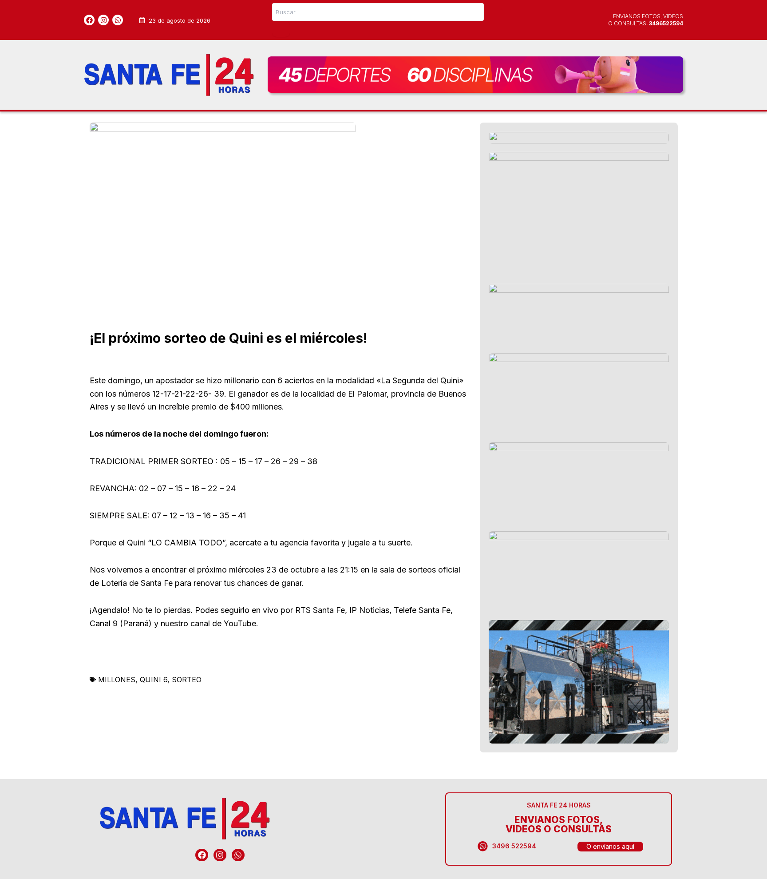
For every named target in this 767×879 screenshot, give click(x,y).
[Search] (281, 29)
